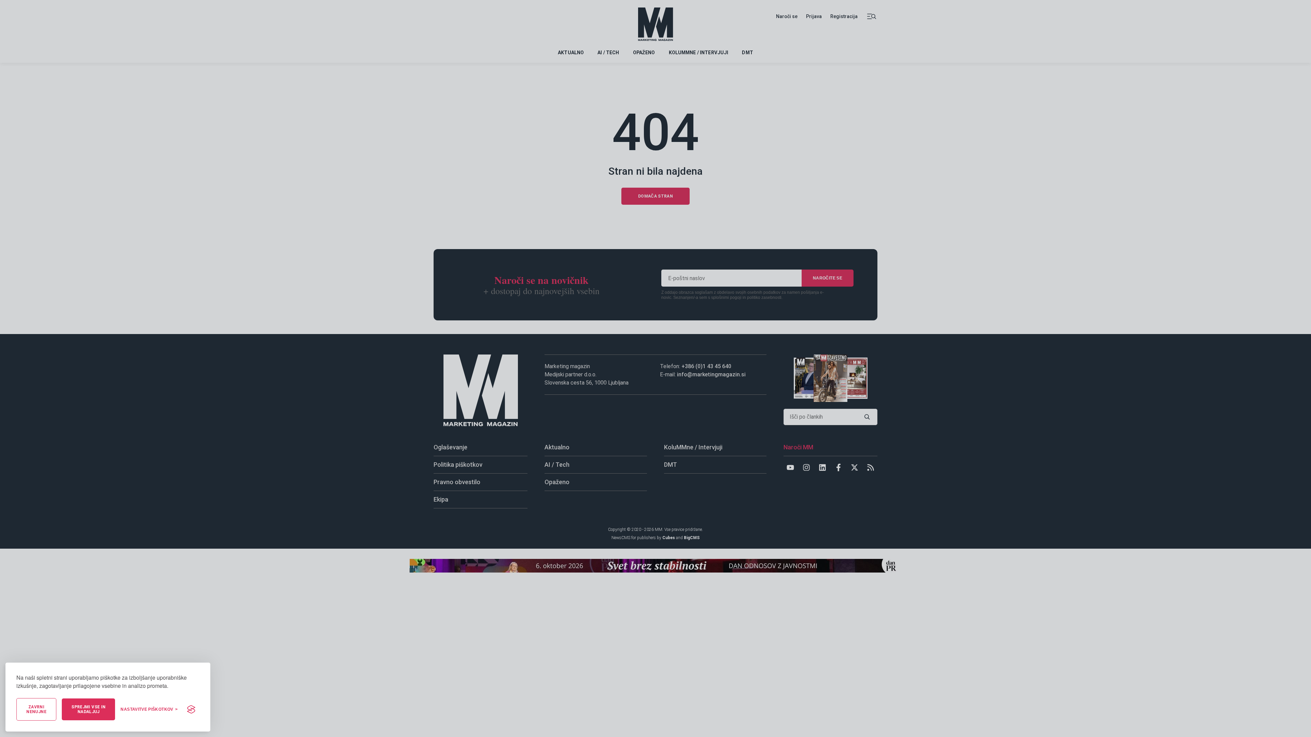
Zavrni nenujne (36, 709)
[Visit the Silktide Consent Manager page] (191, 709)
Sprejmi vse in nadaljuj (88, 709)
